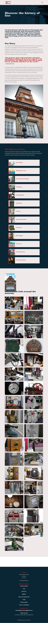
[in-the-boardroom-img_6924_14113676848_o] (14, 323)
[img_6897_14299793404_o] (14, 437)
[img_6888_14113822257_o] (14, 408)
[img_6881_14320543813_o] (14, 508)
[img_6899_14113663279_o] (33, 437)
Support (24, 594)
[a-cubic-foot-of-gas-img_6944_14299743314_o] (33, 522)
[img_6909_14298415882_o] (33, 309)
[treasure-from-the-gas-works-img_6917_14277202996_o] (14, 309)
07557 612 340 (24, 613)
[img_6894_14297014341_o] (14, 423)
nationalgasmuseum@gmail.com (24, 610)
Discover (24, 591)
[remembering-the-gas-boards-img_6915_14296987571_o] (33, 352)
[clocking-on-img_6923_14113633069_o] (33, 479)
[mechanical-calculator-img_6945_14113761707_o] (33, 323)
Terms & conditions (24, 605)
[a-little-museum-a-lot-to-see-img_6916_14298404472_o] (14, 536)
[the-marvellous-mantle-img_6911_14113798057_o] (33, 366)
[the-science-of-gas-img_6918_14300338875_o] (14, 380)
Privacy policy (24, 602)
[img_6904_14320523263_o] (33, 465)
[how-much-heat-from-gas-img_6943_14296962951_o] (14, 493)
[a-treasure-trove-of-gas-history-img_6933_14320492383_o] (33, 536)
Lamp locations (24, 586)
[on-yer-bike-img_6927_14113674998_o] (33, 338)
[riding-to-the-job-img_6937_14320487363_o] (14, 366)
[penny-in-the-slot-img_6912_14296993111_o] (14, 352)
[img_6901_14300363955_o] (14, 451)
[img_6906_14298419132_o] (14, 479)
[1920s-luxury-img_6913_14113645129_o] (33, 508)
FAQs (24, 599)
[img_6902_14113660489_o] (33, 451)
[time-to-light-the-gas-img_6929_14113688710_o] (14, 394)
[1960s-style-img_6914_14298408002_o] (14, 522)
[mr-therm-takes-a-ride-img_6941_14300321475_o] (14, 338)
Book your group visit (23, 597)
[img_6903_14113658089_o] (14, 465)
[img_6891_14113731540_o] (33, 408)
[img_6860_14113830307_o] (33, 493)
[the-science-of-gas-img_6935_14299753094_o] (33, 380)
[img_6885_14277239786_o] (33, 394)
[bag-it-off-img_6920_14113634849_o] (14, 550)
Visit (24, 588)
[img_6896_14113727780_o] (33, 423)
